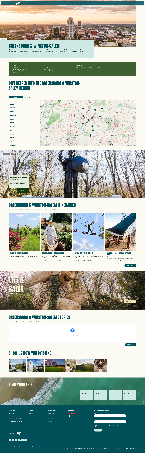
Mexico (69, 416)
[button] (92, 126)
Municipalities (16, 97)
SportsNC (50, 421)
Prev (4, 153)
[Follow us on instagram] (16, 440)
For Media (30, 416)
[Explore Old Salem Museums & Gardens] (56, 238)
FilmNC (50, 418)
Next (8, 153)
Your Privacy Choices (34, 446)
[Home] (14, 3)
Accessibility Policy (25, 446)
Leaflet (129, 145)
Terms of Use (11, 446)
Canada (72, 413)
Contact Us (11, 413)
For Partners (31, 413)
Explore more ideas (129, 265)
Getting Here (27, 97)
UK (69, 413)
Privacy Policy (18, 446)
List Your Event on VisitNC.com (16, 418)
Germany (75, 413)
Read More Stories (129, 344)
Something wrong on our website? (17, 421)
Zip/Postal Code (97, 419)
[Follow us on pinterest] (19, 440)
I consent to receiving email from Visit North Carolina (109, 425)
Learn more (22, 190)
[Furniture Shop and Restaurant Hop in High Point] (120, 238)
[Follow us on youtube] (22, 440)
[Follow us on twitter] (10, 440)
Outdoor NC (51, 413)
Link (31, 106)
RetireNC (50, 416)
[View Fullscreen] (135, 102)
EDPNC (50, 424)
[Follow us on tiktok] (25, 440)
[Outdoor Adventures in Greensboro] (88, 238)
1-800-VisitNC (12, 416)
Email (95, 413)
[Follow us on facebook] (13, 440)
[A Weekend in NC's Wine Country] (24, 237)
